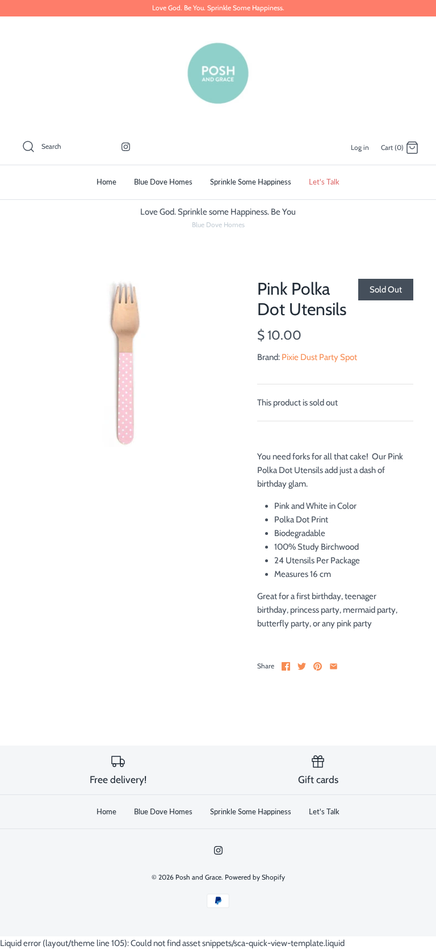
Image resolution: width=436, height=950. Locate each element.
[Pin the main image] (317, 666)
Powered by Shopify (255, 877)
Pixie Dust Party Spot (319, 357)
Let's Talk (324, 181)
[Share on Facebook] (286, 666)
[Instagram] (125, 147)
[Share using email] (333, 666)
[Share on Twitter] (301, 666)
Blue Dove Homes (163, 181)
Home (106, 181)
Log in (360, 147)
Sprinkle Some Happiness (250, 181)
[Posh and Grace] (218, 73)
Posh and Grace (198, 877)
